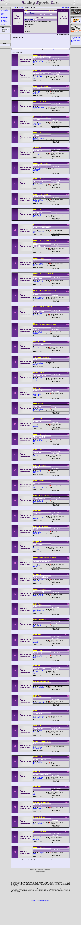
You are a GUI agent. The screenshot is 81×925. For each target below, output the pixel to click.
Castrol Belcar (29, 19)
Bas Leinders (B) (38, 853)
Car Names (31, 49)
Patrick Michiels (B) (39, 702)
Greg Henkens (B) (37, 532)
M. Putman (36, 808)
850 (39, 342)
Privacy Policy (41, 900)
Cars (2, 11)
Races (2, 14)
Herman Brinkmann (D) (37, 516)
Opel (35, 574)
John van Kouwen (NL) (38, 501)
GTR (41, 526)
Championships (4, 10)
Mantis (41, 324)
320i (39, 772)
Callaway (36, 148)
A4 (38, 741)
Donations (3, 24)
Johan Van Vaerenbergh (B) (38, 169)
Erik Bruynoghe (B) (36, 138)
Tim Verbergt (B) (38, 748)
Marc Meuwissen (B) (38, 410)
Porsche (36, 55)
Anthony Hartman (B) (38, 364)
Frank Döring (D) (37, 249)
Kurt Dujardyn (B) (39, 823)
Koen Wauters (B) (37, 124)
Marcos (36, 324)
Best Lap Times (62, 49)
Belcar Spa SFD (40, 17)
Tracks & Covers (4, 16)
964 (41, 650)
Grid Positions (46, 49)
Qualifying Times (54, 49)
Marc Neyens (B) (37, 333)
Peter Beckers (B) (37, 394)
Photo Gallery (21, 7)
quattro (42, 741)
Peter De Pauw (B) (39, 595)
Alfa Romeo (37, 681)
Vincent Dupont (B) (37, 61)
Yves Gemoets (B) (37, 533)
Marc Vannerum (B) (37, 153)
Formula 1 (3, 18)
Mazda (35, 372)
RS (49, 307)
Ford (35, 557)
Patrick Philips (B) (37, 314)
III (40, 725)
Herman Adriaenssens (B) (37, 732)
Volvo (35, 342)
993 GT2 (43, 832)
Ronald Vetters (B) (39, 281)
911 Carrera (44, 273)
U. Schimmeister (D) (37, 107)
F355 (40, 290)
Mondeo (40, 557)
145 (43, 802)
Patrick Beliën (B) (37, 472)
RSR (50, 240)
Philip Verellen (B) (37, 363)
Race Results (39, 49)
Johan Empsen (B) (38, 548)
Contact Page (4, 45)
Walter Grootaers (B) (37, 200)
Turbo (42, 342)
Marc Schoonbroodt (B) (37, 456)
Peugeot (36, 542)
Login (68, 7)
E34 (41, 619)
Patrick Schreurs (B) (38, 201)
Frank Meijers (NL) (40, 778)
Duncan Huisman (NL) (37, 184)
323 (39, 372)
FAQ (32, 900)
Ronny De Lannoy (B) (38, 731)
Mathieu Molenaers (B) (37, 332)
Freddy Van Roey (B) (39, 487)
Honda (35, 225)
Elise (40, 403)
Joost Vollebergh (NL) (36, 315)
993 (41, 86)
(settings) (64, 7)
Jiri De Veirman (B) (39, 717)
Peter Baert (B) (41, 687)
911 (41, 55)
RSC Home (14, 7)
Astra (39, 574)
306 (41, 542)
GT (43, 101)
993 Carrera (44, 240)
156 (43, 681)
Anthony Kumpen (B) (38, 139)
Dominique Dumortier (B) (38, 347)
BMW (35, 388)
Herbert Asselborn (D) (37, 248)
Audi (35, 741)
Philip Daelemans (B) (37, 409)
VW (34, 725)
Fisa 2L (40, 711)
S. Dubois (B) (40, 808)
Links (2, 23)
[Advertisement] (5, 37)
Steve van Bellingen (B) (38, 348)
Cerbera (39, 357)
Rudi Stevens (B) (37, 395)
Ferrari (35, 290)
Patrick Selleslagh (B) (37, 564)
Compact (41, 480)
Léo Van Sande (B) (37, 657)
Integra (41, 225)
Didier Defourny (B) (37, 839)
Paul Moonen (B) (37, 215)
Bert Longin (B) (37, 93)
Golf (37, 725)
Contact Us (47, 900)
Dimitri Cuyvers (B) (37, 471)
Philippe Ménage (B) (37, 455)
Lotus (35, 403)
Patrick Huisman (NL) (38, 185)
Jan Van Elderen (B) (38, 502)
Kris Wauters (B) (37, 122)
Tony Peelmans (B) (37, 547)
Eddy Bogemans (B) (37, 216)
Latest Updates (4, 21)
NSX (40, 817)
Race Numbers (24, 49)
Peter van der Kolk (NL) (38, 640)
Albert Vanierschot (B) (37, 92)
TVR (34, 357)
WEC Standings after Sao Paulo (75, 38)
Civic (40, 756)
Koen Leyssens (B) (37, 626)
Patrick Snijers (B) (37, 76)
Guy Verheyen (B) (36, 424)
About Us (35, 900)
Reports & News (4, 17)
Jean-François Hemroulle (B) (37, 747)
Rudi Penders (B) (37, 426)
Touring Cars (3, 20)
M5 (39, 619)
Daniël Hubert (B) (37, 610)
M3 (39, 388)
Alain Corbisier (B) (37, 762)
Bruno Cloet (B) (38, 580)
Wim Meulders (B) (39, 298)
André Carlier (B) (37, 625)
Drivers (2, 13)
